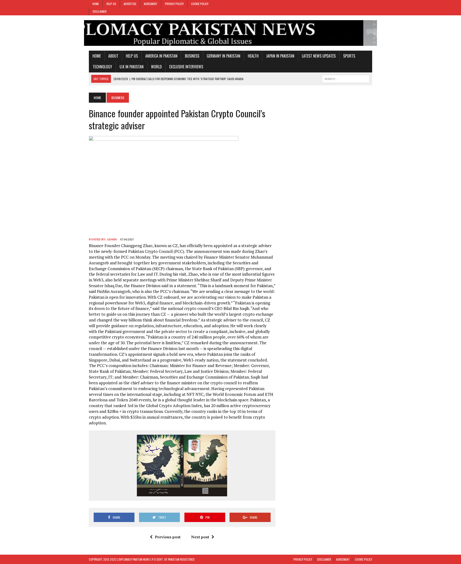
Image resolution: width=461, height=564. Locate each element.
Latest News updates (319, 56)
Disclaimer (100, 11)
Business (192, 56)
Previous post (168, 537)
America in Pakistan (161, 56)
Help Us (111, 4)
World (156, 67)
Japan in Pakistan (280, 56)
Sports (349, 56)
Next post (200, 537)
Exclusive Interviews (186, 67)
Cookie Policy (199, 4)
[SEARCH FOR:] (346, 78)
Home (95, 4)
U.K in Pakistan (132, 67)
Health (253, 56)
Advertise (130, 4)
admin (112, 239)
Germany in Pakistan (223, 56)
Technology (102, 67)
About (113, 56)
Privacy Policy (174, 4)
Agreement (151, 4)
